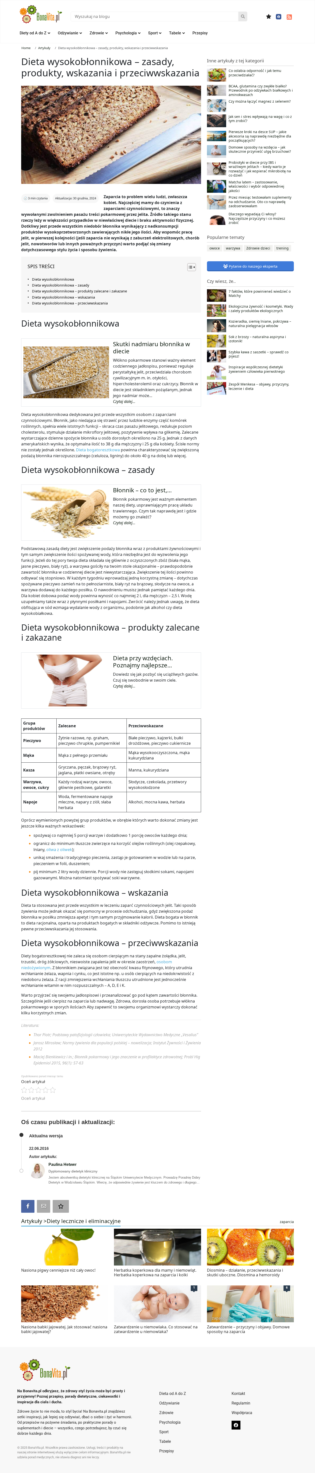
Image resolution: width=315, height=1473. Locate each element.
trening (282, 248)
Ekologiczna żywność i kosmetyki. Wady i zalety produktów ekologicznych (261, 308)
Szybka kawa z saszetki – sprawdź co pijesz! (258, 354)
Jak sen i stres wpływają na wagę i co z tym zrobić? (260, 118)
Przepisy (200, 33)
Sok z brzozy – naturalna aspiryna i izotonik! (257, 339)
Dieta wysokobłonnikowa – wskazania (63, 297)
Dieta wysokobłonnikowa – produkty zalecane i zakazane (79, 291)
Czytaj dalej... (124, 401)
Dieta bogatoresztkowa (98, 450)
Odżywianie (68, 33)
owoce (214, 248)
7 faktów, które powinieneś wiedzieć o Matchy (260, 293)
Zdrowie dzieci (258, 248)
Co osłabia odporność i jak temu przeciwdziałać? (255, 73)
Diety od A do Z (33, 33)
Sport (153, 33)
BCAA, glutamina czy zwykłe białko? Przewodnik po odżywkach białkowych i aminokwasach (261, 90)
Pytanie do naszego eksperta (252, 266)
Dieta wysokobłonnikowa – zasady (60, 285)
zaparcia (287, 1221)
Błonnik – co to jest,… (142, 490)
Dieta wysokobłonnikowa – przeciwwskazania (70, 303)
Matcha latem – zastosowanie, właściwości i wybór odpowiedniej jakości (256, 186)
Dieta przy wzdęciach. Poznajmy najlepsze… (143, 661)
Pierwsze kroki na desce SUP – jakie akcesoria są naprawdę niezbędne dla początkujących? (260, 136)
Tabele (175, 33)
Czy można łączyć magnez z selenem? (260, 101)
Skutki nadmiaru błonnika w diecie (151, 347)
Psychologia (126, 33)
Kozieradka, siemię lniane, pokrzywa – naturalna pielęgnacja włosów (260, 323)
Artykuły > (34, 1221)
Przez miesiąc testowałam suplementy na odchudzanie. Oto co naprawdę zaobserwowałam (260, 201)
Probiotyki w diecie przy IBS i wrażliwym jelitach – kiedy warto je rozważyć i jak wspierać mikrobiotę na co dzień (260, 169)
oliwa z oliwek (59, 849)
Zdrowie (97, 33)
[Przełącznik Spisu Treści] (189, 267)
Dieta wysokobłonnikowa (53, 279)
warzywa (233, 248)
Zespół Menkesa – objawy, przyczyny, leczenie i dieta (259, 386)
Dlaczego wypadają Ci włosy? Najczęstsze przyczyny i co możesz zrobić (257, 218)
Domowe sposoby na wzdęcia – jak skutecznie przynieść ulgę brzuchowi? (260, 149)
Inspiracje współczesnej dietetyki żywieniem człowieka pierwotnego (257, 369)
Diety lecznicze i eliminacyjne (84, 1221)
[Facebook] (278, 16)
